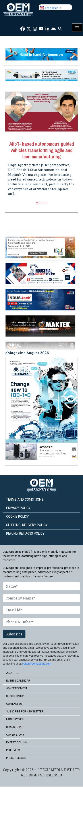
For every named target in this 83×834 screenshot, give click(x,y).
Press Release (16, 757)
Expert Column (16, 742)
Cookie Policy (17, 516)
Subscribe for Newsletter (24, 711)
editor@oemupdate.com (36, 663)
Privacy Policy (18, 508)
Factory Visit (15, 719)
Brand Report (16, 727)
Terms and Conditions (24, 500)
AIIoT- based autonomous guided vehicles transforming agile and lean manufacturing (41, 150)
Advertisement (16, 688)
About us (12, 672)
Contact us (14, 703)
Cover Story (15, 734)
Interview (13, 750)
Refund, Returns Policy (25, 533)
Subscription (15, 696)
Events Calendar (18, 680)
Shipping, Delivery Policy (27, 525)
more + (41, 203)
